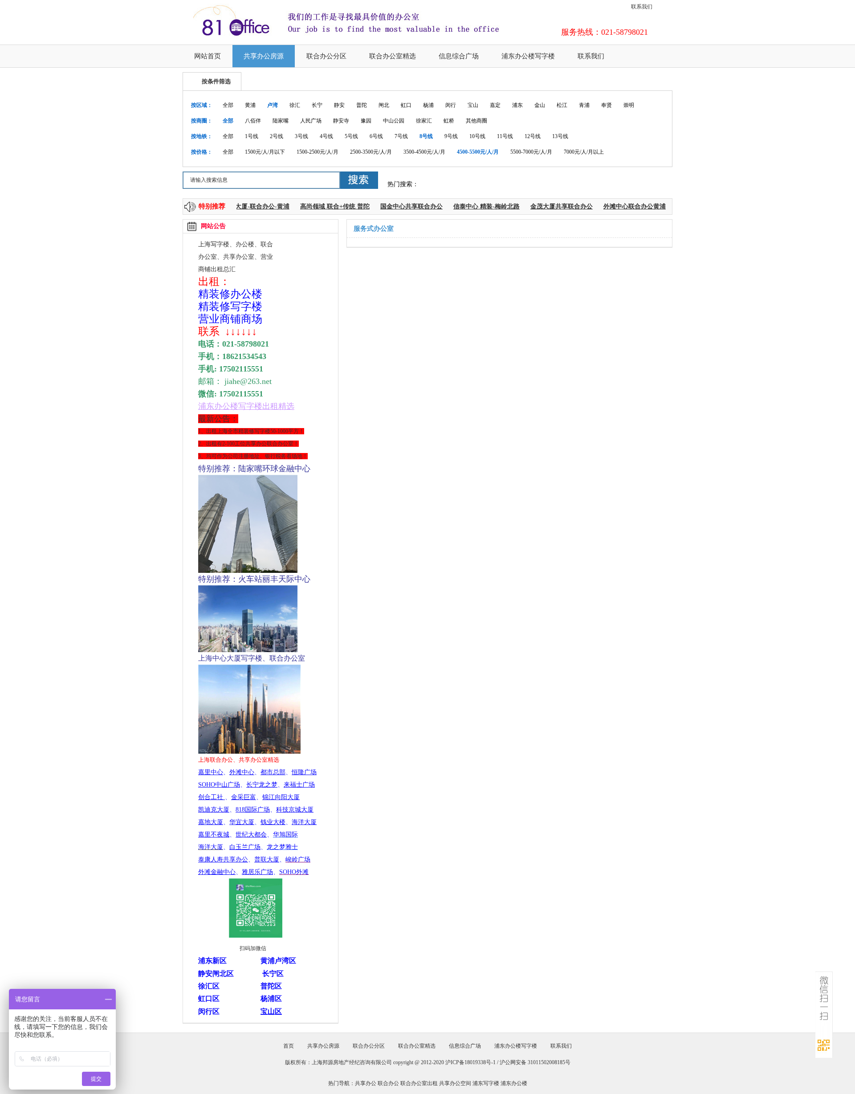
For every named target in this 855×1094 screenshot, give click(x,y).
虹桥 (449, 121)
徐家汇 (424, 121)
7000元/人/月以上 (584, 152)
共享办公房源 (264, 56)
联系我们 (641, 7)
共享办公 (365, 1083)
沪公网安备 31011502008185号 (535, 1062)
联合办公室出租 (419, 1083)
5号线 (351, 136)
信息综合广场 (459, 56)
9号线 (451, 136)
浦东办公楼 (514, 1083)
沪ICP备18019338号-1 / (472, 1062)
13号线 (560, 136)
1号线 (251, 136)
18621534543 (244, 356)
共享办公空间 (455, 1083)
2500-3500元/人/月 (371, 152)
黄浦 (250, 105)
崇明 (628, 105)
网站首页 (207, 56)
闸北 (384, 105)
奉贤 (606, 105)
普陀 (361, 105)
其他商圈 (476, 121)
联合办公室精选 (392, 56)
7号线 (401, 136)
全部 (228, 105)
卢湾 (272, 105)
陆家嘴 (281, 121)
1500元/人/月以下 (265, 152)
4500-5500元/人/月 (478, 152)
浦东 (517, 105)
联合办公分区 (326, 56)
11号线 (505, 136)
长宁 (317, 105)
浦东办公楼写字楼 (528, 56)
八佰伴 (253, 121)
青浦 (584, 105)
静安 (339, 105)
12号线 (533, 136)
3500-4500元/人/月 (424, 152)
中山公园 (393, 121)
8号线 (426, 136)
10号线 (477, 136)
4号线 (326, 136)
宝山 (473, 105)
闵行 (450, 105)
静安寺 (341, 121)
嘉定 (495, 105)
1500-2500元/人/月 (317, 152)
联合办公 (388, 1083)
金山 (539, 105)
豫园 (366, 121)
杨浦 (428, 105)
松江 (562, 105)
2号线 (276, 136)
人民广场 (311, 121)
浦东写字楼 (485, 1083)
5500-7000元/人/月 (531, 152)
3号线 (301, 136)
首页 (288, 1046)
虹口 (406, 105)
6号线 (376, 136)
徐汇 (294, 105)
